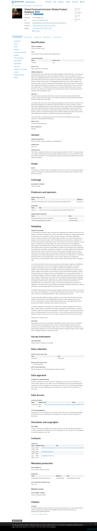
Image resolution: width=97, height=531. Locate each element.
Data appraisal (17, 63)
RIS (38, 514)
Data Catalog (48, 1)
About (55, 1)
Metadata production (19, 75)
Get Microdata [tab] (47, 37)
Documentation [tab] (37, 37)
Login (83, 1)
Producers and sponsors (20, 52)
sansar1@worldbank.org (47, 451)
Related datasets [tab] (57, 37)
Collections (61, 1)
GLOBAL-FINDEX (27, 5)
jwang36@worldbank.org (47, 455)
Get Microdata (39, 14)
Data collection (17, 60)
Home (13, 5)
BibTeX (41, 514)
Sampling (16, 55)
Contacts (16, 72)
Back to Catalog (17, 520)
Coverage (16, 49)
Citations (68, 1)
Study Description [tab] (17, 37)
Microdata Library (30, 2)
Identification (17, 41)
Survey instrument (18, 58)
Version (16, 44)
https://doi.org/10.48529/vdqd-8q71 (40, 20)
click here (53, 526)
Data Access (17, 66)
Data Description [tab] (28, 37)
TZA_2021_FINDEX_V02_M (37, 5)
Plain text (45, 514)
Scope (15, 46)
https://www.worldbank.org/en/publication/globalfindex (58, 404)
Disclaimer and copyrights (20, 69)
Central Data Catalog (19, 5)
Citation (16, 77)
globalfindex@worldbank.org (79, 404)
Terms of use (75, 1)
